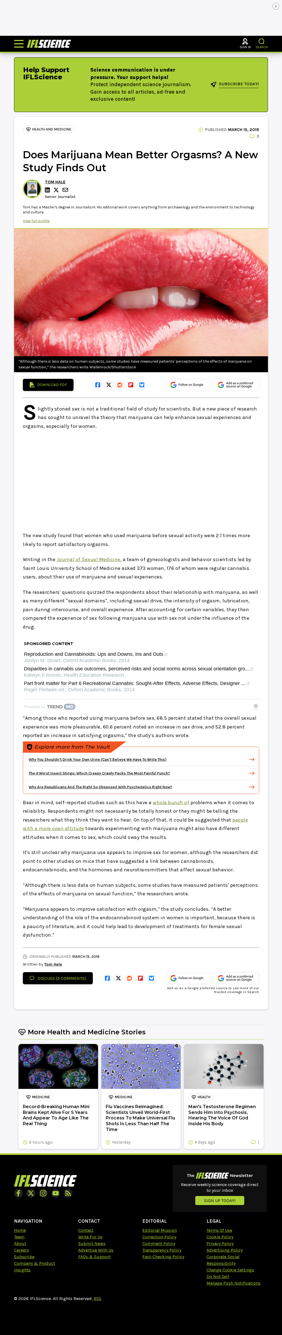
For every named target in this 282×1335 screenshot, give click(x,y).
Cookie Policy (220, 1236)
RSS (97, 1298)
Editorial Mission (159, 1230)
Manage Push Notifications (234, 1283)
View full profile (36, 221)
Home (20, 1230)
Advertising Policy (225, 1250)
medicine (41, 1097)
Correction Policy (159, 1236)
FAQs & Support (94, 1256)
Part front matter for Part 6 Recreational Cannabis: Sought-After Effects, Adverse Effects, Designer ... (134, 683)
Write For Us (90, 1236)
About (20, 1243)
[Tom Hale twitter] (57, 190)
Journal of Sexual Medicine (88, 559)
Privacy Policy (220, 1243)
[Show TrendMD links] (256, 706)
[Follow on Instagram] (43, 1193)
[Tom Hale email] (66, 190)
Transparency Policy (161, 1250)
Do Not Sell (218, 1276)
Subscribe (24, 1256)
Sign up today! (219, 1200)
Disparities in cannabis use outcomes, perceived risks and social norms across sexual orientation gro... (136, 668)
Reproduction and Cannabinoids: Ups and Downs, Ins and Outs (93, 654)
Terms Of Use (219, 1230)
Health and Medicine (51, 129)
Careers (21, 1250)
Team (19, 1236)
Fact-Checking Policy (163, 1256)
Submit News (91, 1243)
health (203, 1097)
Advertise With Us (95, 1250)
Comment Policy (158, 1243)
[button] (262, 41)
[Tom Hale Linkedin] (48, 189)
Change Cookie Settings (230, 1270)
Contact (86, 1230)
